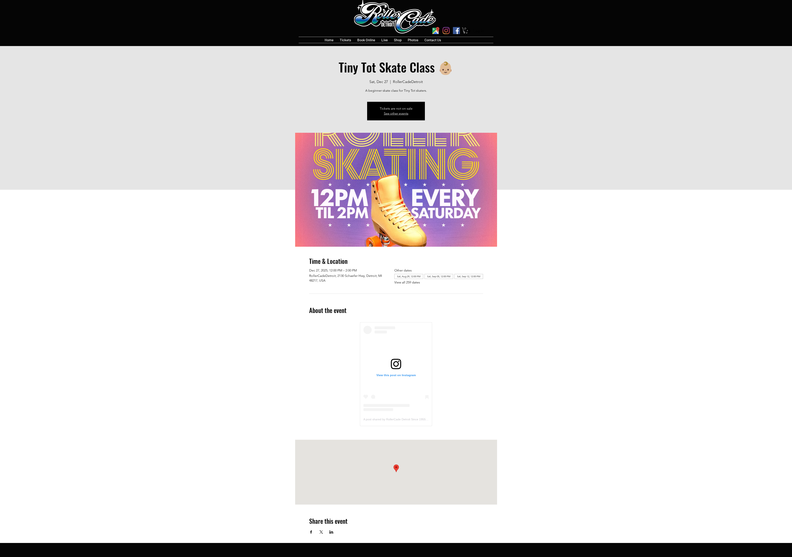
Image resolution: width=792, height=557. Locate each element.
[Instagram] (446, 30)
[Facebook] (456, 30)
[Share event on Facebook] (311, 532)
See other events (396, 113)
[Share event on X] (321, 532)
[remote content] (396, 374)
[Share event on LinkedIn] (331, 532)
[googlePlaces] (435, 30)
